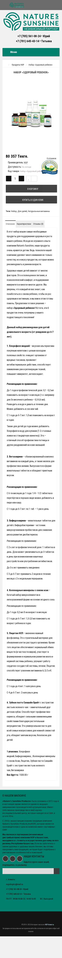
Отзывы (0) (38, 224)
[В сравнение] (34, 178)
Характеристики (24, 224)
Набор (14, 211)
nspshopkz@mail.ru (14, 884)
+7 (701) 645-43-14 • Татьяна (34, 41)
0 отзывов (51, 158)
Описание (10, 224)
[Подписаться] (57, 871)
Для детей (22, 211)
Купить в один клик (32, 200)
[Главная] (5, 65)
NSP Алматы (49, 925)
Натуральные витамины (39, 211)
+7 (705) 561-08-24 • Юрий (34, 36)
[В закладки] (28, 178)
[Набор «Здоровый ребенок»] (31, 114)
